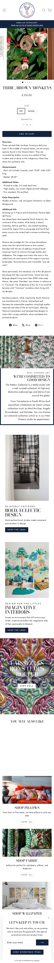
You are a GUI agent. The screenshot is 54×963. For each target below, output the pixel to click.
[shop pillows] (27, 790)
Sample (31, 110)
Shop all (27, 875)
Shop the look (17, 529)
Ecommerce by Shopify (30, 960)
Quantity (27, 119)
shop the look (17, 630)
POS (16, 960)
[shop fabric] (27, 843)
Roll (21, 110)
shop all (27, 822)
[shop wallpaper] (27, 896)
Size (27, 105)
